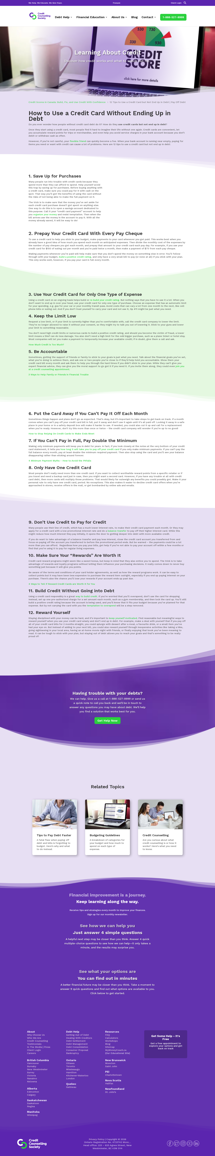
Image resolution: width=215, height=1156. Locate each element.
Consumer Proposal (77, 1050)
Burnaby (31, 1066)
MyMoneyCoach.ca (115, 1050)
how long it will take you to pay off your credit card (90, 449)
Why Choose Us (36, 1034)
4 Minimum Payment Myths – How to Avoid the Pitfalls (60, 460)
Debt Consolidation (77, 1047)
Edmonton (33, 1091)
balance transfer (117, 530)
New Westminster (37, 1069)
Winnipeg (32, 1115)
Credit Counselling (37, 1040)
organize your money (45, 214)
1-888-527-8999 (173, 17)
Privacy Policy (96, 1139)
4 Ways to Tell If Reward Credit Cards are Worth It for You (62, 584)
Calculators (111, 1038)
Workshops (111, 1040)
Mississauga (73, 1069)
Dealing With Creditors (79, 1038)
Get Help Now (107, 720)
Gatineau (71, 1087)
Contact (147, 17)
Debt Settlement (76, 1040)
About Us (117, 17)
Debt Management (77, 1044)
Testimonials (34, 1044)
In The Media (34, 1047)
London (70, 1078)
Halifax (109, 1083)
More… (127, 1142)
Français (116, 3)
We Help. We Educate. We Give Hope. (45, 3)
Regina (31, 1106)
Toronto (70, 1066)
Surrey (30, 1072)
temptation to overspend (101, 605)
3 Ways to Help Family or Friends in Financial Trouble (59, 374)
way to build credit (86, 596)
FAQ (107, 1034)
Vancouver (33, 1063)
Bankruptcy (72, 1053)
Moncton (110, 1063)
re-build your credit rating (104, 300)
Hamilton (71, 1072)
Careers (31, 1053)
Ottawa (70, 1063)
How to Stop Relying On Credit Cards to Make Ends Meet (61, 433)
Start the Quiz (107, 957)
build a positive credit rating (75, 256)
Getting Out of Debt (77, 1034)
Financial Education (90, 17)
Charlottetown (113, 1075)
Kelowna (32, 1081)
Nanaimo (32, 1078)
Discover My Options (107, 1003)
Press (47, 1047)
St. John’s (110, 1092)
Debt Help (62, 17)
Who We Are (34, 1038)
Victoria (31, 1075)
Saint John (111, 1066)
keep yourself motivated (123, 618)
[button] (185, 3)
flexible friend (78, 141)
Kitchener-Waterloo (77, 1075)
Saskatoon (33, 1103)
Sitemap (110, 1047)
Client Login (176, 3)
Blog (134, 17)
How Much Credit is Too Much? (46, 344)
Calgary (31, 1094)
